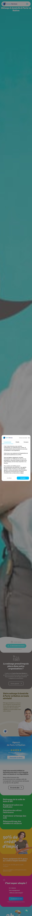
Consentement (7, 442)
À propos (26, 442)
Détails (17, 442)
